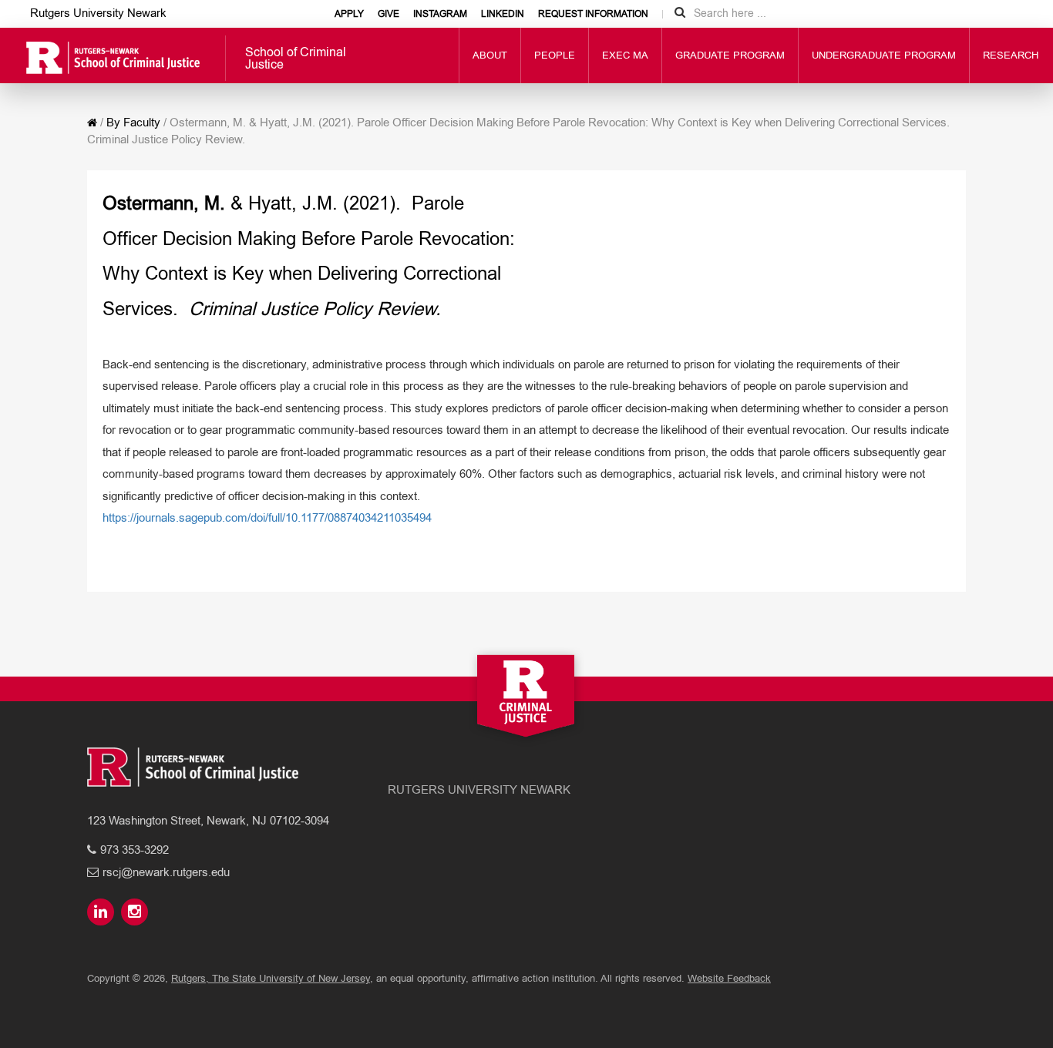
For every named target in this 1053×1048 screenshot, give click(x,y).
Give (388, 13)
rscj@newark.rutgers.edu (166, 871)
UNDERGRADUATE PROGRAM (884, 55)
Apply (349, 13)
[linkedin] (102, 912)
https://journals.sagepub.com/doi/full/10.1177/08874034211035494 (267, 517)
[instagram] (136, 912)
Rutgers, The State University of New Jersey (270, 978)
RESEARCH (1010, 55)
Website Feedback (729, 978)
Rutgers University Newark (98, 12)
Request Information (593, 13)
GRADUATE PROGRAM (730, 55)
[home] (92, 122)
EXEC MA (625, 55)
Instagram (440, 13)
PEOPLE (554, 55)
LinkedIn (502, 13)
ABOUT (490, 55)
